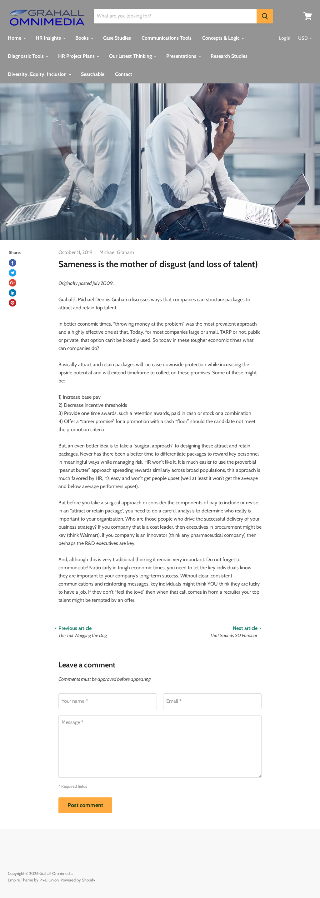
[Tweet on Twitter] (12, 273)
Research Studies (229, 56)
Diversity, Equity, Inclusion (38, 74)
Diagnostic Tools (26, 56)
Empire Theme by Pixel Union (33, 879)
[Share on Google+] (12, 283)
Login (284, 38)
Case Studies (117, 38)
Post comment (85, 805)
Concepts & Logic (221, 38)
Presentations (182, 56)
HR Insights (49, 38)
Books (82, 38)
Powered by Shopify (78, 879)
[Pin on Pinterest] (12, 303)
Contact (123, 74)
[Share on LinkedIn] (12, 293)
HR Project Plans (77, 56)
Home (15, 38)
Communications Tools (167, 38)
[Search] (265, 16)
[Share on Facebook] (12, 263)
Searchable (92, 74)
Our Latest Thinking (131, 56)
